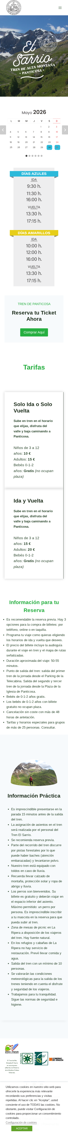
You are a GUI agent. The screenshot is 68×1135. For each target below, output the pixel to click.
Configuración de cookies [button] (21, 1122)
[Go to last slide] (3, 129)
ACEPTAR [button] (22, 1128)
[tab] (26, 156)
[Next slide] (65, 129)
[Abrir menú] (59, 8)
